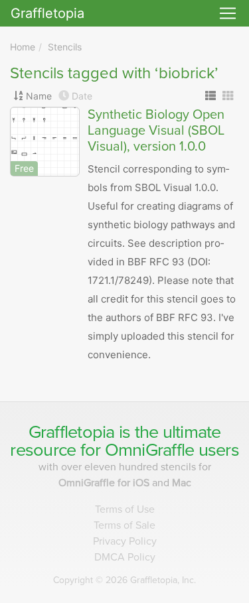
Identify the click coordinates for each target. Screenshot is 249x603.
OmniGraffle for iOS (105, 483)
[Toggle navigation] (227, 13)
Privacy (125, 541)
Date (82, 95)
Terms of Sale (124, 525)
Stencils (65, 46)
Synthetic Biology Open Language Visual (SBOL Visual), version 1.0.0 (156, 131)
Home (22, 46)
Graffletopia (47, 13)
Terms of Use (125, 509)
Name (39, 95)
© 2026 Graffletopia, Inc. (124, 580)
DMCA (124, 557)
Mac (181, 483)
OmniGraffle (150, 450)
